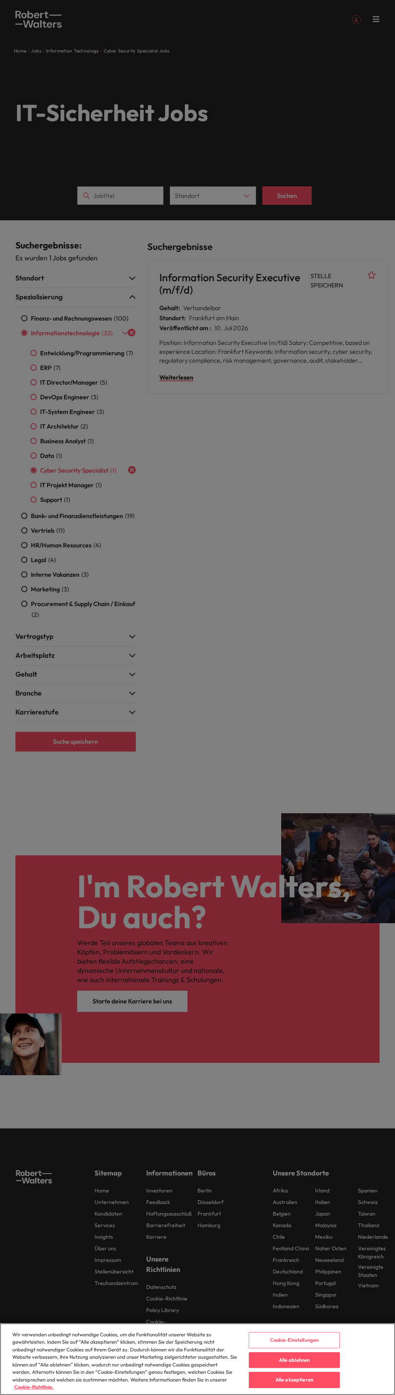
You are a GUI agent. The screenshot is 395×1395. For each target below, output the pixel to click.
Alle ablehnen (294, 1360)
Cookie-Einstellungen (294, 1340)
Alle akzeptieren (294, 1379)
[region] (197, 1359)
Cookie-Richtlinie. (34, 1387)
